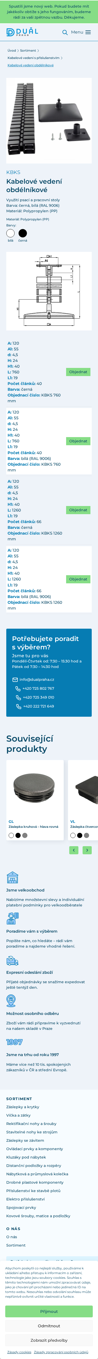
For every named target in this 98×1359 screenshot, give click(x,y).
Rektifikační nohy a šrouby (31, 1123)
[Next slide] (87, 850)
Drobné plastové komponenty (35, 1182)
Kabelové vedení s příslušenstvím (34, 58)
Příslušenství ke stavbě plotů (33, 1190)
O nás (11, 1237)
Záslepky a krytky (22, 1107)
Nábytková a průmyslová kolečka (37, 1174)
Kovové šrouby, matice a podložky (38, 1216)
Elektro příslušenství (25, 1199)
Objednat (78, 371)
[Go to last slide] (73, 850)
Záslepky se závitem (25, 1140)
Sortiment (28, 50)
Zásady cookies (19, 1352)
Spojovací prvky (21, 1207)
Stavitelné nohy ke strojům (31, 1132)
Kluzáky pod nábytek (26, 1157)
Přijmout (49, 1311)
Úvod (12, 50)
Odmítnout (49, 1325)
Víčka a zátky (18, 1115)
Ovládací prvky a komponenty (34, 1148)
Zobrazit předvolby (49, 1340)
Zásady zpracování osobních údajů (61, 1352)
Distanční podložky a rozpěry (33, 1165)
